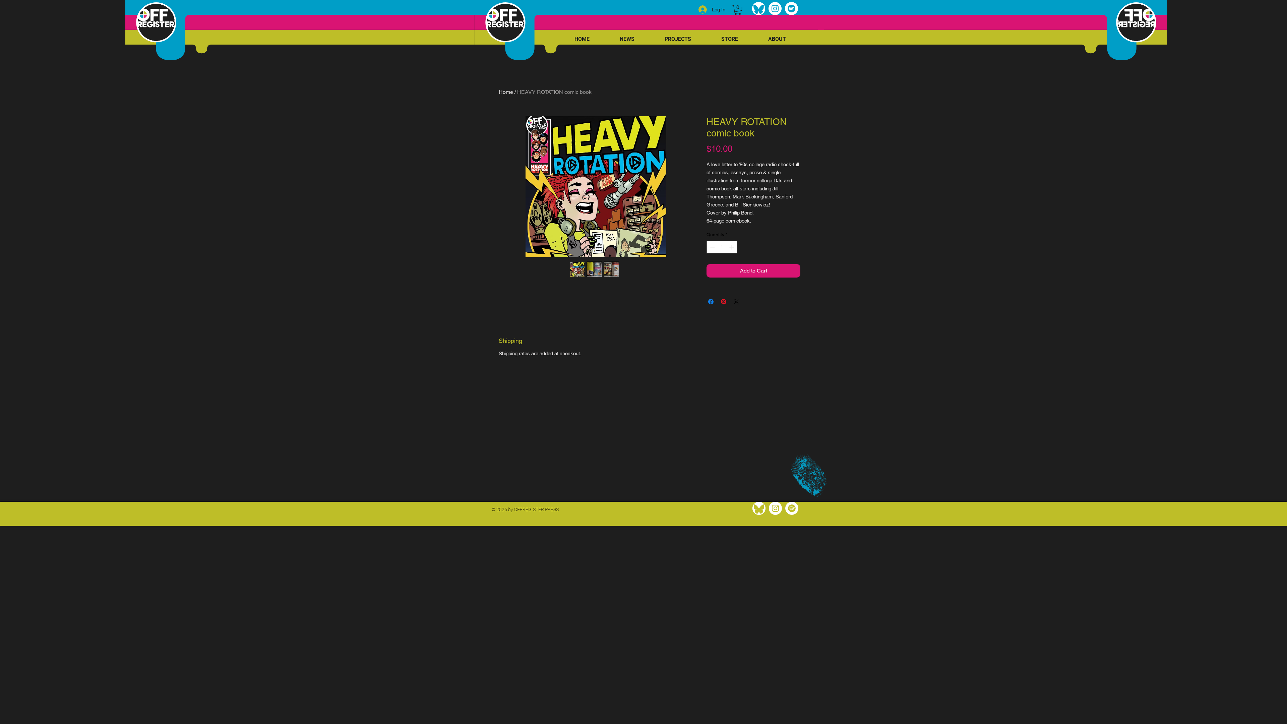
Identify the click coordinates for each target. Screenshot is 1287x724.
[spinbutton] (722, 247)
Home (506, 92)
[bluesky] (758, 8)
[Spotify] (791, 8)
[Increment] (732, 247)
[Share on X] (736, 302)
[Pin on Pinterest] (724, 302)
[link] (738, 10)
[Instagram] (775, 8)
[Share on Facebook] (711, 302)
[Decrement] (712, 247)
